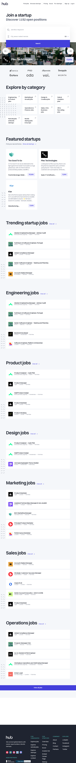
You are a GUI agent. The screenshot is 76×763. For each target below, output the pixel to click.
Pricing (44, 745)
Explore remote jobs (35, 746)
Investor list (46, 751)
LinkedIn (65, 740)
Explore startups (33, 751)
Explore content (33, 757)
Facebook (65, 743)
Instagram (65, 746)
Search (38, 43)
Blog (54, 743)
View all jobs (38, 688)
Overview (45, 741)
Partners (56, 749)
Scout (44, 748)
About (55, 740)
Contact (55, 746)
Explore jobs (35, 741)
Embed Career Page (44, 756)
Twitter (64, 749)
